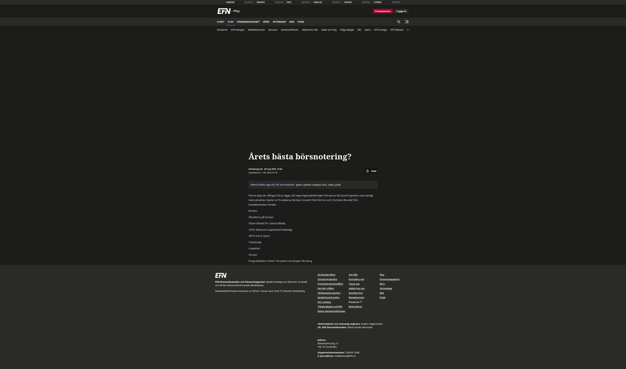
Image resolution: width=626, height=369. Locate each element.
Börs (382, 283)
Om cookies (324, 302)
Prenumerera (383, 11)
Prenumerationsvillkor (330, 283)
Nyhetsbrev (355, 306)
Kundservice (356, 292)
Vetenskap (386, 288)
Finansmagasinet (390, 279)
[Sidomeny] (407, 22)
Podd (382, 297)
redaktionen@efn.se (345, 355)
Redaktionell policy (329, 297)
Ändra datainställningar (331, 311)
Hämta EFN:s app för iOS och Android (272, 184)
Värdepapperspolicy (329, 292)
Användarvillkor (327, 274)
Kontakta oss (356, 279)
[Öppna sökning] (399, 22)
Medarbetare (356, 297)
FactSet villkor (326, 288)
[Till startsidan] (229, 11)
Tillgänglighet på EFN (330, 306)
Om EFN (353, 274)
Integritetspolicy (327, 279)
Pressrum (354, 302)
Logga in (401, 11)
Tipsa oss (354, 283)
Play (382, 274)
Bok (382, 292)
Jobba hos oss (357, 288)
